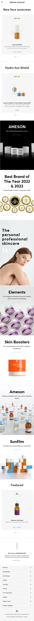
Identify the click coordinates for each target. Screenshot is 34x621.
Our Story (5, 584)
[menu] (2, 2)
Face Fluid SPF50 (17, 44)
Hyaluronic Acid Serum (17, 520)
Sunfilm (5, 580)
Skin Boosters (6, 571)
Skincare (5, 567)
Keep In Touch (7, 601)
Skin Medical (6, 576)
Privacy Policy (19, 616)
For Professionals (7, 592)
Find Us (5, 588)
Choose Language (7, 605)
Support (5, 597)
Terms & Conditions (11, 616)
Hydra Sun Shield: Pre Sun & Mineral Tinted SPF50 (17, 103)
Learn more (16, 134)
